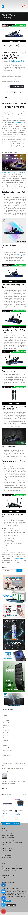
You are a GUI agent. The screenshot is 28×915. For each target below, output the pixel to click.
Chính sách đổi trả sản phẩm (8, 854)
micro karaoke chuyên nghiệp (15, 76)
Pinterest (14, 92)
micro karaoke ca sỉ (5, 76)
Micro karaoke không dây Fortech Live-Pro (12, 172)
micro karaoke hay (13, 79)
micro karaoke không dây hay (7, 81)
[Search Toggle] (20, 6)
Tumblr (23, 92)
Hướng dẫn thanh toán (6, 852)
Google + (11, 92)
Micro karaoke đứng (7, 750)
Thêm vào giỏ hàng (18, 86)
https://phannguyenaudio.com (8, 883)
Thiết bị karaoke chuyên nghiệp (8, 839)
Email (17, 92)
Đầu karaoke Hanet (7, 737)
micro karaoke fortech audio (15, 78)
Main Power (5, 745)
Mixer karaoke (6, 752)
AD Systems (4, 712)
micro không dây (16, 81)
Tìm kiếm (19, 570)
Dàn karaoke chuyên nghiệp (8, 834)
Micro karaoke (16, 73)
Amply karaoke (6, 730)
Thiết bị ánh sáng (5, 725)
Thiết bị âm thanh (5, 722)
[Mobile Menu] (3, 6)
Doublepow (4, 717)
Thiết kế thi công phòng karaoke (8, 836)
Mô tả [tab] (6, 97)
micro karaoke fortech (6, 78)
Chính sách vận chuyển (7, 856)
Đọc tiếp (16, 819)
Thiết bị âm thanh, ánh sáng (8, 841)
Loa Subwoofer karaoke (8, 742)
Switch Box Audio (6, 755)
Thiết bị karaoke (22, 73)
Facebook (3, 92)
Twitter (5, 92)
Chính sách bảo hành (6, 859)
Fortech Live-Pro (19, 255)
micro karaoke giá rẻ (5, 79)
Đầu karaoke (5, 735)
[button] (20, 795)
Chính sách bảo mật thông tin (8, 861)
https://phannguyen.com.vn (8, 881)
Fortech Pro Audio (9, 73)
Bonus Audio (5, 732)
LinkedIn (8, 92)
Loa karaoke (5, 740)
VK (20, 92)
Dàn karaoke (4, 715)
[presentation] (3, 33)
